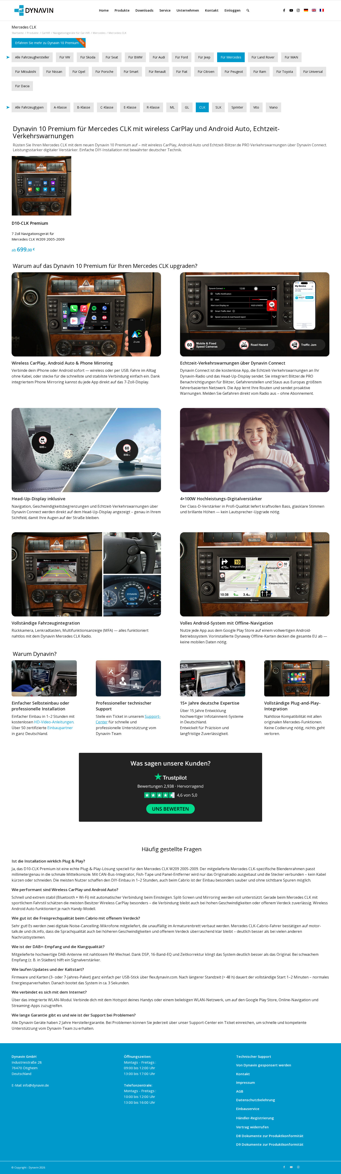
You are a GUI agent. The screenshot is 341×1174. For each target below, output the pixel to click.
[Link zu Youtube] (291, 10)
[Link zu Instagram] (298, 10)
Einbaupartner (60, 727)
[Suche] (248, 10)
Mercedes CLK (24, 27)
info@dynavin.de (36, 1085)
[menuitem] (104, 10)
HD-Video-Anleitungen (54, 722)
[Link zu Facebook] (284, 10)
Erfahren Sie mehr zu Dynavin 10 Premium (47, 43)
